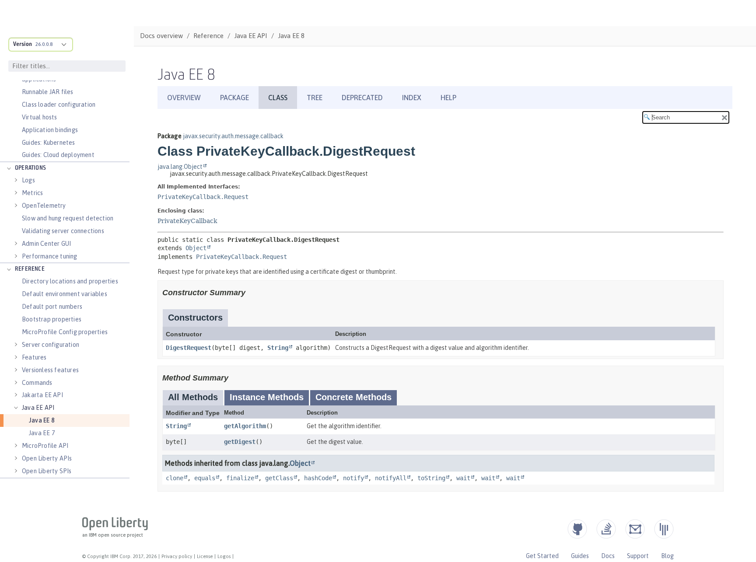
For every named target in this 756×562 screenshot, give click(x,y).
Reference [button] (30, 269)
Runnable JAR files (48, 91)
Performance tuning (49, 256)
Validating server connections (63, 230)
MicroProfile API (45, 445)
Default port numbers (52, 306)
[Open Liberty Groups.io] (635, 529)
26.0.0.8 (43, 44)
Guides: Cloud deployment (58, 154)
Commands (37, 382)
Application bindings (50, 129)
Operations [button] (30, 168)
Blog (667, 555)
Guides (580, 555)
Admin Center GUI (46, 243)
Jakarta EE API (42, 394)
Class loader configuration (58, 104)
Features (34, 357)
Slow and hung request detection (67, 218)
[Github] (577, 529)
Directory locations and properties (70, 281)
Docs (608, 555)
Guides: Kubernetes (48, 142)
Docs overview (161, 35)
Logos (224, 556)
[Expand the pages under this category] (9, 168)
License (205, 556)
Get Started (542, 555)
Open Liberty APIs (47, 458)
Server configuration (50, 344)
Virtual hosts (39, 117)
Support (638, 555)
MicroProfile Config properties (65, 331)
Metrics (32, 192)
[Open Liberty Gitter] (664, 529)
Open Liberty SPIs (46, 471)
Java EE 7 (42, 432)
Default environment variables (64, 293)
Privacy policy (176, 556)
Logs (28, 180)
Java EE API (38, 407)
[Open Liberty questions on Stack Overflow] (606, 529)
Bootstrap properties (51, 319)
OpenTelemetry (44, 205)
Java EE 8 (41, 420)
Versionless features (50, 370)
